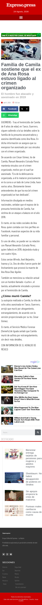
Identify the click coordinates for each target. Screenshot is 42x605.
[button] (21, 17)
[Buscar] (38, 432)
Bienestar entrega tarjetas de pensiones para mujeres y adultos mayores (34, 458)
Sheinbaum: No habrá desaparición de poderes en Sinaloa (34, 479)
